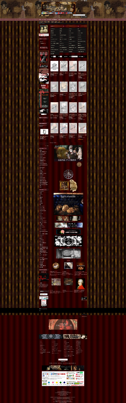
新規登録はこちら (43, 43)
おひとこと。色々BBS (67, 345)
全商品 (41, 150)
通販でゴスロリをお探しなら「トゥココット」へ (69, 350)
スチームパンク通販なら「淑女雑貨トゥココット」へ (69, 352)
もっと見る (46, 145)
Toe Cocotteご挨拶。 (66, 342)
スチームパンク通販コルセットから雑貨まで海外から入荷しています (69, 356)
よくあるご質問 (78, 346)
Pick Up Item (54, 346)
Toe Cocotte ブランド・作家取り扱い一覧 (57, 351)
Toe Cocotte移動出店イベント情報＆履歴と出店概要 (45, 352)
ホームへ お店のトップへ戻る (84, 298)
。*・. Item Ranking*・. (55, 345)
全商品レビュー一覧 (54, 349)
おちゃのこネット (84, 316)
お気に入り (41, 346)
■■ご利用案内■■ (78, 342)
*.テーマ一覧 (53, 342)
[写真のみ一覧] (82, 56)
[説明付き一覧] (85, 56)
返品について (78, 353)
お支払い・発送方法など (43, 349)
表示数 (52, 56)
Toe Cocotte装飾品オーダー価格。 (68, 346)
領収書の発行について (79, 352)
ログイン (42, 41)
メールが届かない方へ (79, 349)
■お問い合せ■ (78, 345)
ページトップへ (85, 314)
